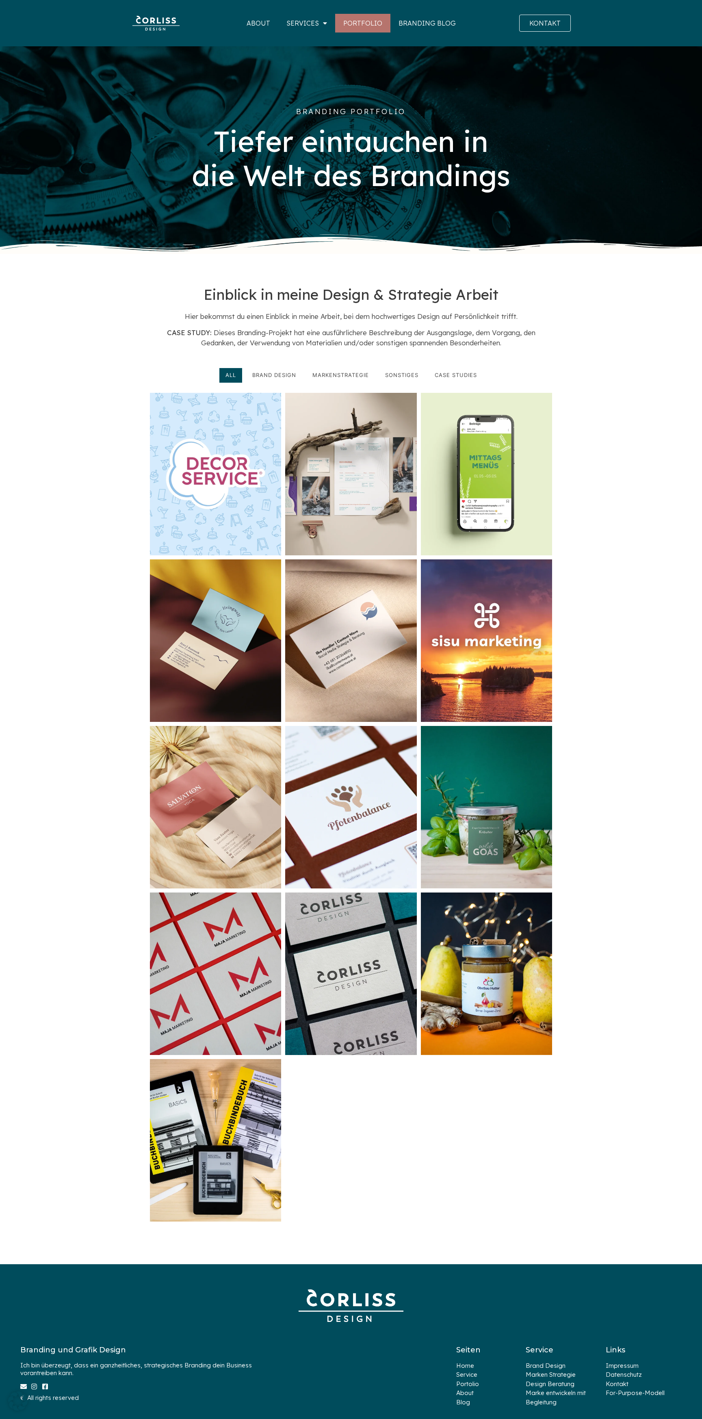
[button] (18, 1401)
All (230, 375)
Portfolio (362, 23)
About (258, 23)
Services (302, 23)
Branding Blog (427, 23)
